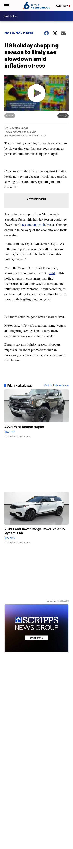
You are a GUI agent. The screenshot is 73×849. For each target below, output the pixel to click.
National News (19, 33)
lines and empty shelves (35, 224)
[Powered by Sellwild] (63, 601)
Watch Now (62, 6)
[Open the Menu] (6, 5)
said (52, 273)
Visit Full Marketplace (56, 385)
